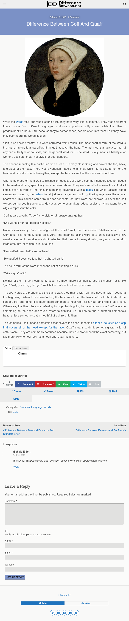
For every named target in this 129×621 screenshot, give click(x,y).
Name (9, 540)
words (19, 122)
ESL (15, 411)
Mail (114, 391)
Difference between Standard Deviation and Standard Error (28, 431)
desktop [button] (86, 603)
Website (9, 564)
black (89, 190)
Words (47, 407)
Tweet (50, 391)
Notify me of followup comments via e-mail (28, 534)
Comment (11, 501)
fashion (39, 194)
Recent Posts (21, 348)
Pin (82, 391)
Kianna (22, 353)
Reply (16, 466)
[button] (52, 612)
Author (8, 348)
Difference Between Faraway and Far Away (100, 430)
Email (9, 552)
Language (36, 407)
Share (17, 391)
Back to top (65, 595)
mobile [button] (43, 603)
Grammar (25, 407)
